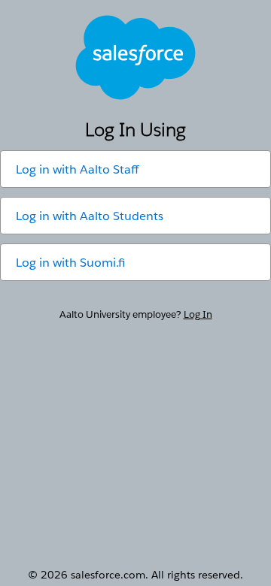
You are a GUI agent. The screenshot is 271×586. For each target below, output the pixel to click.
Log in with (77, 169)
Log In (198, 314)
